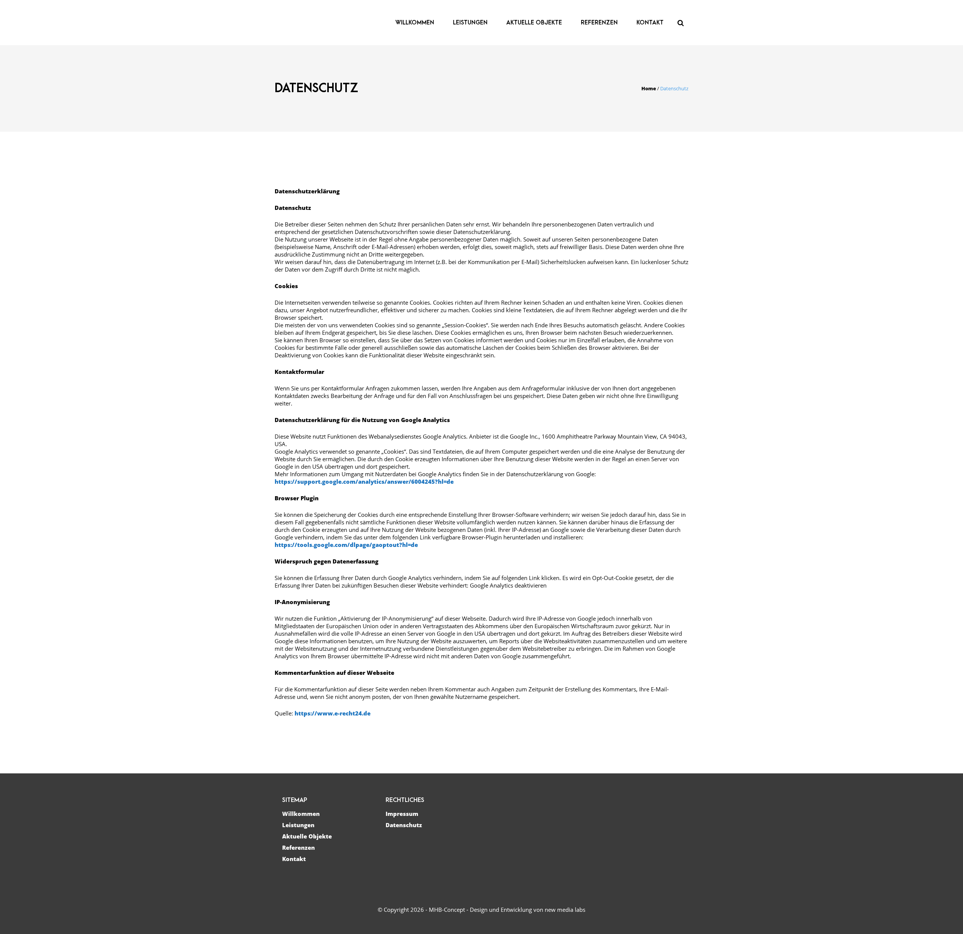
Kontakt (294, 859)
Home (648, 88)
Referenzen (298, 847)
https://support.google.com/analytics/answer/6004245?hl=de (364, 481)
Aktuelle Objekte (307, 836)
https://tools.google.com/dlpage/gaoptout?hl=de (346, 544)
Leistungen (298, 825)
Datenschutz (404, 825)
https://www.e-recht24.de (333, 713)
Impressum (402, 813)
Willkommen (301, 813)
